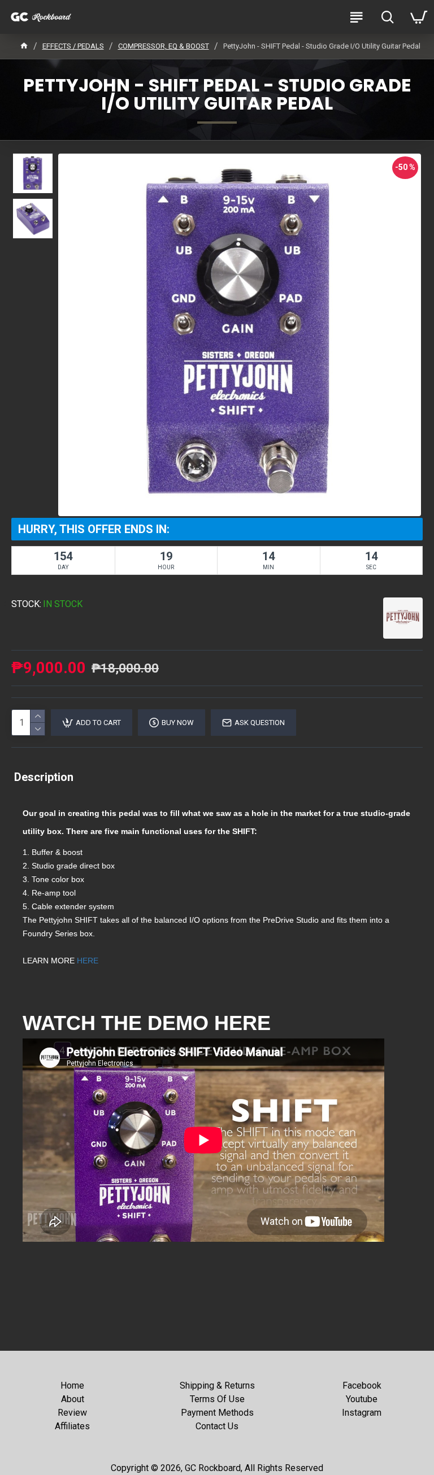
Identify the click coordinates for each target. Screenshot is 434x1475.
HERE (87, 960)
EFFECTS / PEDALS (73, 46)
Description (43, 777)
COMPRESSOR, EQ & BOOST (163, 46)
